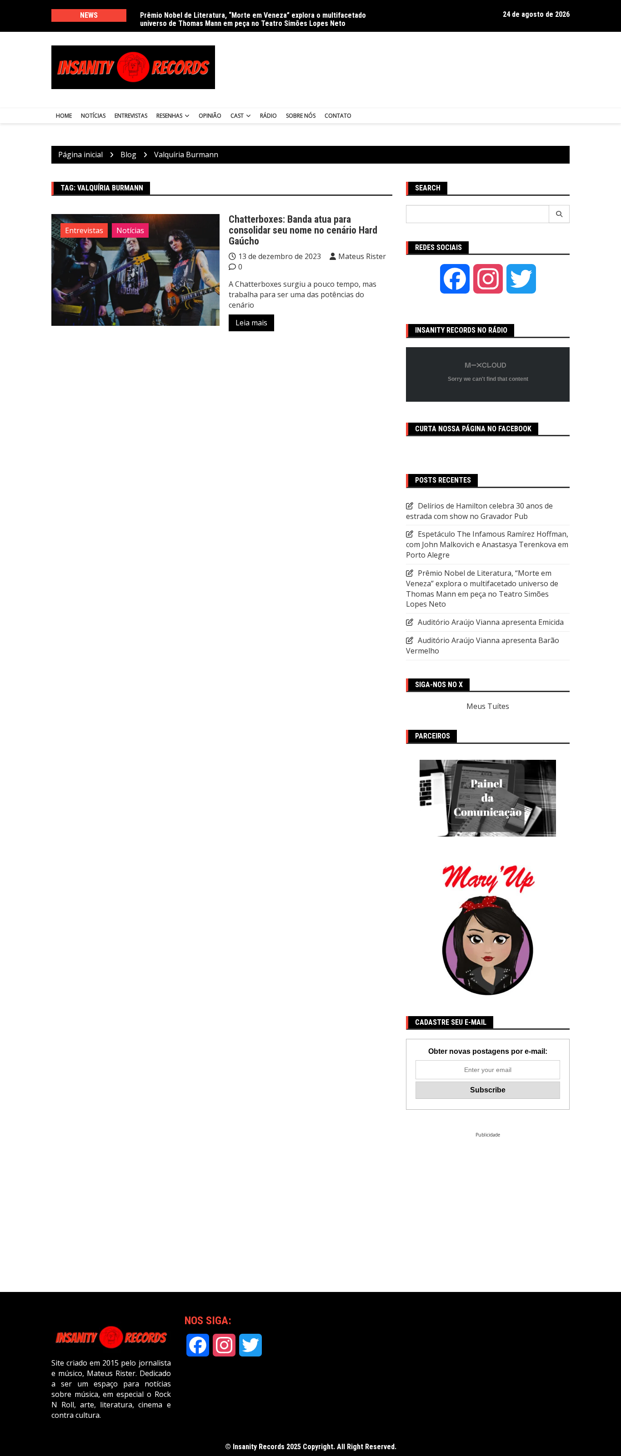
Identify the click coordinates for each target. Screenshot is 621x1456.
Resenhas (169, 116)
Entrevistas (131, 116)
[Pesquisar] (559, 214)
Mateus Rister (362, 256)
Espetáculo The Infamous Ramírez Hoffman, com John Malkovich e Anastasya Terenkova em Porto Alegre (487, 544)
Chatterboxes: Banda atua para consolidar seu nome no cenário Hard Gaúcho (303, 230)
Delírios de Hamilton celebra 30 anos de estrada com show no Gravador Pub (258, 15)
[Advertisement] (400, 67)
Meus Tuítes (487, 706)
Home (64, 116)
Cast (237, 116)
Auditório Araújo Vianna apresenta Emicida (491, 622)
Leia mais (251, 323)
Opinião (210, 116)
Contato (338, 116)
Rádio (268, 116)
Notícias (93, 116)
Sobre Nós (301, 116)
